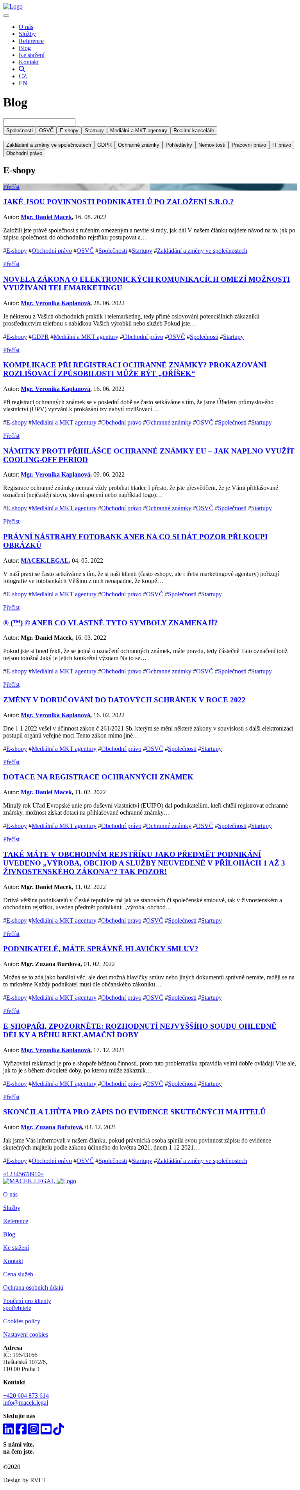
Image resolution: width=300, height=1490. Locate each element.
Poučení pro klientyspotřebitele (27, 1304)
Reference (31, 41)
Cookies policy (21, 1321)
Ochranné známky (168, 422)
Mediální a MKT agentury (86, 336)
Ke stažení (32, 55)
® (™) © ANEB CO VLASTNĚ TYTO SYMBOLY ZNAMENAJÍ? (110, 623)
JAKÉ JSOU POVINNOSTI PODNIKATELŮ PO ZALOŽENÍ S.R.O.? (118, 202)
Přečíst (11, 187)
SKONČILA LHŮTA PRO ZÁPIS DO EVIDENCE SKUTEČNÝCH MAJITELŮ (134, 1112)
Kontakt (29, 62)
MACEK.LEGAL (45, 560)
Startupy (142, 250)
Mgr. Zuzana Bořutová (51, 1127)
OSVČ (85, 250)
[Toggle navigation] (6, 15)
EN (23, 83)
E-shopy (16, 250)
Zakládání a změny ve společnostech (202, 250)
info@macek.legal (25, 1402)
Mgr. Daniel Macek (46, 217)
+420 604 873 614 (26, 1395)
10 (37, 1174)
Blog (25, 48)
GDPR (40, 336)
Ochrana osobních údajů (33, 1287)
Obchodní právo (52, 250)
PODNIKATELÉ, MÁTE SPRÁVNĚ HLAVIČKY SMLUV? (100, 949)
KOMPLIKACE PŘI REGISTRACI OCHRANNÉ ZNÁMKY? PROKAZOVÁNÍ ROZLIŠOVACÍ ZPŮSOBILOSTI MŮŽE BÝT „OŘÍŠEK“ (134, 369)
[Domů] (13, 6)
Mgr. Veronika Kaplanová (55, 303)
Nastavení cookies (25, 1334)
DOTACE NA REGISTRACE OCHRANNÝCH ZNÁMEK (98, 777)
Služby (27, 34)
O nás (26, 26)
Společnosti (112, 250)
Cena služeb (18, 1274)
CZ (23, 76)
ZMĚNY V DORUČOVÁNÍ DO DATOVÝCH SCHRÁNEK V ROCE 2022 (124, 700)
